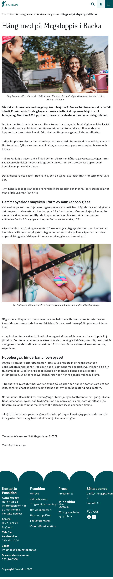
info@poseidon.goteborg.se (19, 550)
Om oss (34, 493)
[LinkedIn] (94, 517)
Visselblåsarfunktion (43, 526)
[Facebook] (89, 517)
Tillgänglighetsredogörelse (47, 504)
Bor (12, 14)
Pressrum (64, 493)
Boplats (91, 503)
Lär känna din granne (47, 14)
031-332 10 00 (10, 540)
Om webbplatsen (40, 510)
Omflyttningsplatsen (100, 493)
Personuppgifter (40, 515)
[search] (93, 4)
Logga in (63, 507)
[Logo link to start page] (10, 4)
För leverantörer (40, 521)
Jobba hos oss (38, 499)
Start (5, 14)
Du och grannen (24, 14)
